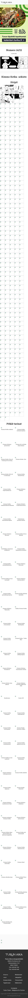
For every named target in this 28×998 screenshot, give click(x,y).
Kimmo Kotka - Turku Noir (21, 639)
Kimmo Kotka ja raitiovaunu (21, 818)
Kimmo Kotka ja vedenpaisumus (7, 773)
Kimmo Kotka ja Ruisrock (21, 564)
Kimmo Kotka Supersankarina (7, 489)
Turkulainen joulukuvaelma (21, 519)
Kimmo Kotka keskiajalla (21, 624)
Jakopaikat (18, 977)
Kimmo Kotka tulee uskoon (7, 683)
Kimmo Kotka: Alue (21, 459)
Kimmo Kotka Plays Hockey (21, 877)
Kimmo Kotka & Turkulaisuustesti (21, 504)
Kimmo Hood (21, 862)
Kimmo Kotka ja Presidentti (7, 668)
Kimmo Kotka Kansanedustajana (7, 519)
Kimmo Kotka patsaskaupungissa (7, 594)
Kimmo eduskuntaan (7, 877)
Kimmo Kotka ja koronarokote (21, 579)
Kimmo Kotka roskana (7, 429)
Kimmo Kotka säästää (21, 772)
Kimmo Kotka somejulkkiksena (7, 564)
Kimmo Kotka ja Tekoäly (21, 489)
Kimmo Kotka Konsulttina (21, 475)
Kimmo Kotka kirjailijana (21, 758)
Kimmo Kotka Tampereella (7, 892)
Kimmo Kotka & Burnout (7, 534)
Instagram (14, 988)
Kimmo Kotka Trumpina (7, 713)
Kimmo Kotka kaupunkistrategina (21, 549)
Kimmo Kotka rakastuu (7, 788)
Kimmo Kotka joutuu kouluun (21, 907)
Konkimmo (7, 698)
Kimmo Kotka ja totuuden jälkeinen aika (21, 684)
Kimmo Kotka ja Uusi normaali (7, 579)
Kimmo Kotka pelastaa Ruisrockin (21, 892)
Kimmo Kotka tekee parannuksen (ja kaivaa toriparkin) (7, 834)
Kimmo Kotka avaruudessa (7, 624)
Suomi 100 (21, 698)
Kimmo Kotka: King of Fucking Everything (7, 460)
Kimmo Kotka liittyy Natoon (21, 534)
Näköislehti (18, 983)
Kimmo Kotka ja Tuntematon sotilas (21, 668)
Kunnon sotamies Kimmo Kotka (7, 818)
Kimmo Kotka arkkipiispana (21, 654)
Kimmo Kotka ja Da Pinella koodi (7, 922)
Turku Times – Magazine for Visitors (14, 990)
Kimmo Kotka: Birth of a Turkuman (7, 475)
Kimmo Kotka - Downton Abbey (21, 728)
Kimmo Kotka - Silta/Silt (21, 788)
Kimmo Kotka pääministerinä (21, 743)
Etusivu (5, 974)
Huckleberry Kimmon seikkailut (7, 549)
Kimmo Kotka (7, 980)
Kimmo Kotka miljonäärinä (21, 713)
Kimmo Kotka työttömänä (7, 728)
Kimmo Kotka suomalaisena (7, 743)
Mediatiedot (18, 974)
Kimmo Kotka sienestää (7, 862)
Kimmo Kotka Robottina (7, 654)
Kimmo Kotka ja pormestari (7, 445)
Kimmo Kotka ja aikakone (21, 803)
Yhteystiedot (19, 980)
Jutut (5, 977)
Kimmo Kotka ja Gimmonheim (7, 848)
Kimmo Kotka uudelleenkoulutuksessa (7, 504)
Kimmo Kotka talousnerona (21, 848)
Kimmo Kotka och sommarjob (21, 833)
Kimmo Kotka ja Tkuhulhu (7, 609)
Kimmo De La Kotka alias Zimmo (21, 445)
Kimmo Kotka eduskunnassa (7, 639)
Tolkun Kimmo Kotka (21, 608)
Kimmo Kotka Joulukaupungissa (7, 907)
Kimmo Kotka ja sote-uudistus (7, 758)
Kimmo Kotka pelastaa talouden (21, 594)
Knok (18, 995)
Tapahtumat (6, 983)
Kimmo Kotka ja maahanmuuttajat (7, 803)
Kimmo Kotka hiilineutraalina (21, 430)
